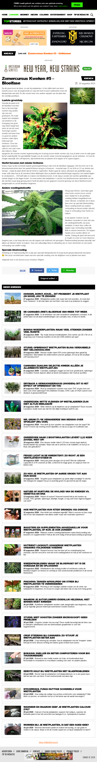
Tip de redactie (8, 754)
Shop (69, 14)
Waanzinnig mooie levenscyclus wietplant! (52, 53)
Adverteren (7, 751)
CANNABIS (13, 14)
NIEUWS (34, 14)
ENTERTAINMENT (57, 14)
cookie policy (62, 6)
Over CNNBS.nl (22, 751)
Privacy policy (73, 751)
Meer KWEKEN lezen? (48, 742)
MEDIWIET (24, 14)
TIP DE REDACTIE (81, 14)
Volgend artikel (47, 278)
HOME (4, 14)
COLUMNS (43, 14)
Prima (77, 5)
